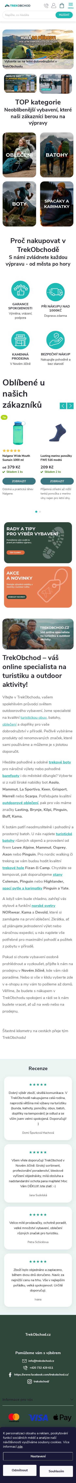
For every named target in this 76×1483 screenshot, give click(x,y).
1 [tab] (36, 512)
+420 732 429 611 (41, 1368)
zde (19, 1446)
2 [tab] (40, 512)
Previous (63, 406)
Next (70, 406)
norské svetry (43, 905)
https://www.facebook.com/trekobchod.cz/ (41, 1375)
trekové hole (13, 867)
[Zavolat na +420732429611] (46, 5)
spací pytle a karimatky (22, 888)
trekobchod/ (41, 1381)
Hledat (64, 15)
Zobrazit (19, 481)
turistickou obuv (33, 717)
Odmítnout (20, 1470)
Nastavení (38, 1456)
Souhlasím (56, 1471)
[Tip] (19, 433)
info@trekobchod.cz (41, 1361)
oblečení (9, 724)
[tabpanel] (19, 460)
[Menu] (70, 5)
